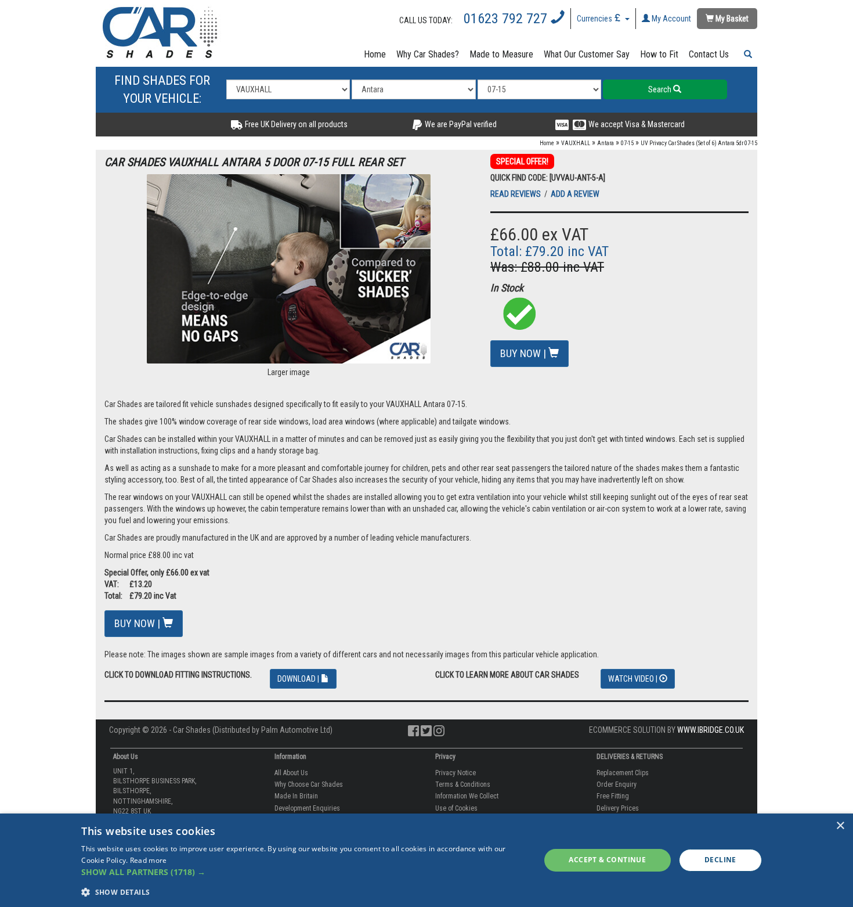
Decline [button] (720, 860)
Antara (605, 143)
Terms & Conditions (462, 784)
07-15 (627, 143)
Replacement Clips (623, 773)
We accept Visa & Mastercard (636, 124)
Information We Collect (466, 796)
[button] (745, 54)
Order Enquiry (617, 784)
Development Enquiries (307, 808)
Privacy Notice (455, 773)
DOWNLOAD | (299, 678)
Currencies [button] (595, 18)
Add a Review (575, 194)
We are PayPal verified (460, 124)
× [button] (840, 826)
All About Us (291, 773)
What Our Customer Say (587, 54)
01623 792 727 (507, 18)
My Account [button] (670, 18)
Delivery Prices (618, 808)
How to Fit (659, 54)
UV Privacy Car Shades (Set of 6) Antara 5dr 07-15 (699, 143)
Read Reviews (516, 194)
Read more (148, 860)
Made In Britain (296, 796)
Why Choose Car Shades (308, 784)
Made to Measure (501, 54)
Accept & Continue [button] (607, 860)
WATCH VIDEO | (633, 678)
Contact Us (709, 54)
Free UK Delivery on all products (295, 124)
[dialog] (426, 860)
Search (660, 89)
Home (375, 54)
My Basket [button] (731, 18)
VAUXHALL (575, 143)
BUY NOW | (524, 353)
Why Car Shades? (427, 54)
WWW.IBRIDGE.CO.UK (710, 730)
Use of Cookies (456, 808)
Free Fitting (613, 796)
